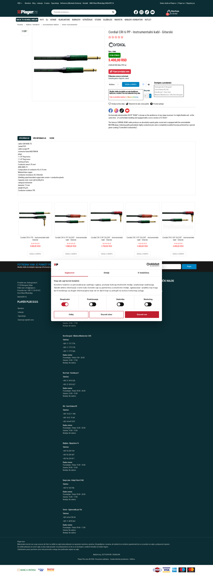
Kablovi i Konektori (134, 20)
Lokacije (40, 3)
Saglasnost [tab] (69, 273)
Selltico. (132, 559)
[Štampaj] (148, 84)
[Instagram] (141, 12)
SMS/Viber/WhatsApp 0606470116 (101, 3)
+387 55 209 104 (68, 451)
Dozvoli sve (142, 315)
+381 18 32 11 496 (69, 414)
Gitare (53, 20)
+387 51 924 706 (68, 488)
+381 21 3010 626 (69, 381)
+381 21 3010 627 (69, 384)
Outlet (148, 20)
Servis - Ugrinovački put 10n (72, 510)
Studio (98, 20)
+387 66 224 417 (68, 458)
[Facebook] (136, 12)
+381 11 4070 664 (69, 521)
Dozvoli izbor (106, 315)
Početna (20, 25)
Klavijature (64, 20)
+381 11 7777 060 (69, 351)
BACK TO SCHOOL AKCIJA (27, 20)
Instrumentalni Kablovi (51, 25)
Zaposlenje (55, 3)
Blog (34, 3)
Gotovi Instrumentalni (69, 25)
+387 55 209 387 (68, 455)
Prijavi (189, 266)
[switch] (92, 304)
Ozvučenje (88, 20)
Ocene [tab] (52, 138)
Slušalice (107, 20)
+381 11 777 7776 (69, 344)
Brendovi (28, 3)
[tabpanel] (106, 167)
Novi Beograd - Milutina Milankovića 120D (77, 336)
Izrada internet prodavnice (119, 559)
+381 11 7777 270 (69, 347)
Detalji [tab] (106, 273)
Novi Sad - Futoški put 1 (71, 373)
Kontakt (85, 3)
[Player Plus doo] (27, 12)
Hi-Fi (42, 20)
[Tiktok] (147, 12)
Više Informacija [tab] (39, 138)
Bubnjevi (76, 20)
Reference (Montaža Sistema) (70, 3)
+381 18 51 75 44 (69, 418)
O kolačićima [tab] (143, 273)
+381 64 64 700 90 (69, 517)
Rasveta (118, 20)
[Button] (113, 12)
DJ (47, 20)
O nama (47, 3)
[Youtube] (152, 12)
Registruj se (190, 3)
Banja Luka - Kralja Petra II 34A (73, 480)
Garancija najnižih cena (26, 320)
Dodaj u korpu (130, 84)
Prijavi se (181, 3)
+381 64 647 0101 (69, 421)
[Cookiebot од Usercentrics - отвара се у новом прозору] (148, 264)
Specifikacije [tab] (24, 138)
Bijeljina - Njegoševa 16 (71, 443)
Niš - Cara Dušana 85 (70, 406)
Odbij (71, 315)
